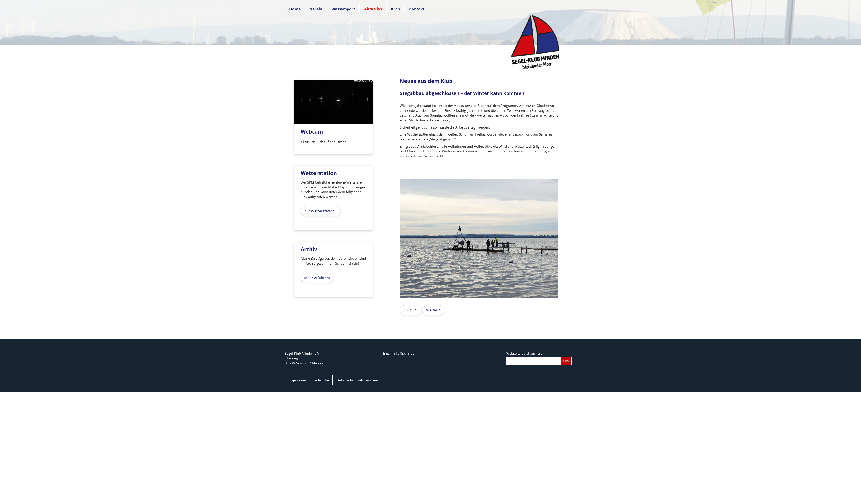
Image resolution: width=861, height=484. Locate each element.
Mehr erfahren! (317, 277)
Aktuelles (373, 8)
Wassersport (343, 8)
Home (295, 8)
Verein (316, 8)
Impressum (297, 380)
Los (566, 361)
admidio (322, 380)
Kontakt (416, 8)
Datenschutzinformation (357, 380)
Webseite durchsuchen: (524, 353)
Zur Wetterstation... (320, 211)
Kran (395, 8)
